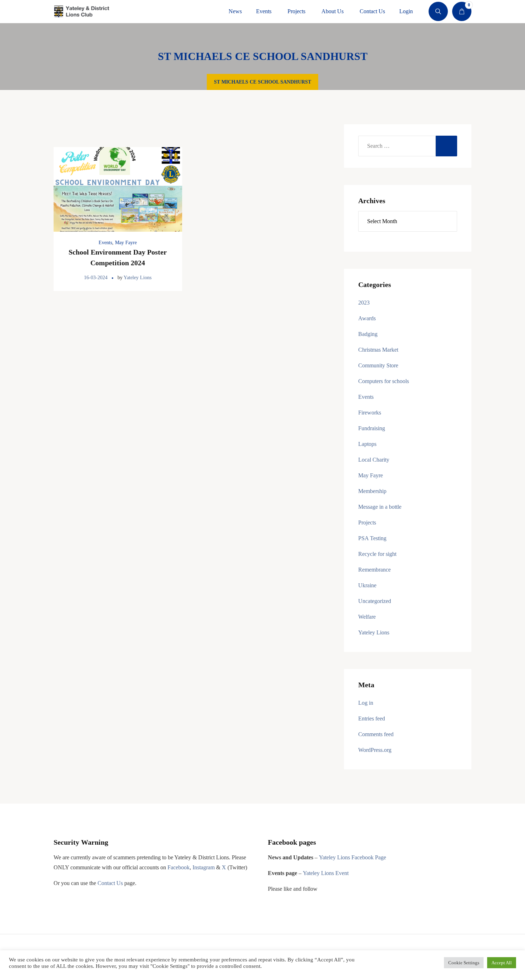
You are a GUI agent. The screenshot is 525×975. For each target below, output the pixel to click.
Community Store (378, 365)
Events (105, 242)
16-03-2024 (96, 277)
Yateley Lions (137, 277)
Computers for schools (383, 381)
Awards (367, 318)
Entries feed (371, 718)
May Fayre (126, 242)
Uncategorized (374, 601)
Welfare (367, 617)
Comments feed (376, 734)
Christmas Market (378, 350)
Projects (367, 522)
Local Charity (373, 460)
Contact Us (110, 883)
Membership (372, 491)
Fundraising (371, 428)
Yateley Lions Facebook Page (352, 857)
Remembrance (374, 570)
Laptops (367, 444)
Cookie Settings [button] (463, 962)
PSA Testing (372, 538)
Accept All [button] (501, 962)
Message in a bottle (379, 507)
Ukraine (367, 585)
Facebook (179, 867)
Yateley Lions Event (326, 873)
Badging (368, 334)
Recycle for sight (377, 554)
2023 (364, 303)
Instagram (203, 867)
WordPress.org (374, 750)
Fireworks (369, 412)
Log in (365, 703)
